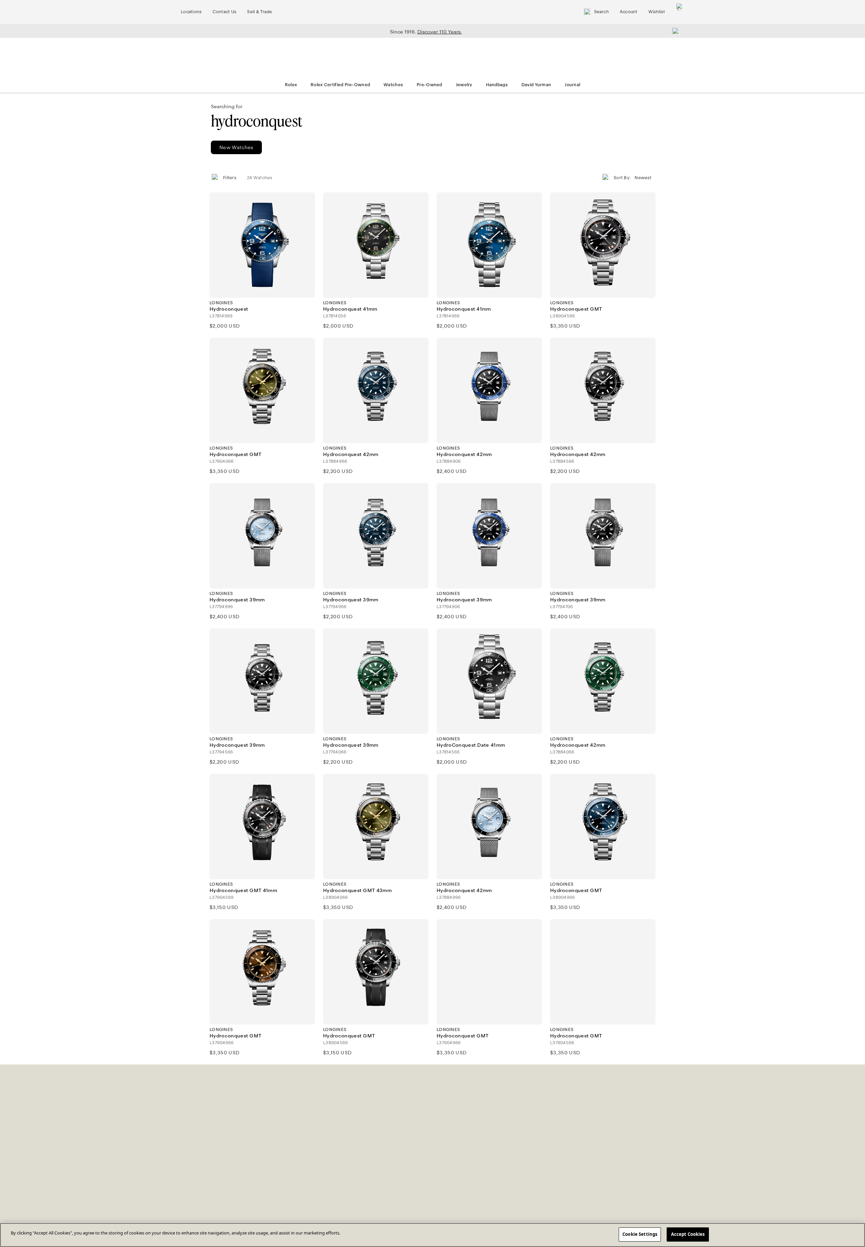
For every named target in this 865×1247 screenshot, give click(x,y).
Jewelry (464, 84)
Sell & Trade (259, 11)
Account (629, 11)
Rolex (291, 84)
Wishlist (656, 11)
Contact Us (225, 11)
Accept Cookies (688, 1234)
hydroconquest (256, 121)
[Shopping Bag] (680, 12)
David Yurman (536, 84)
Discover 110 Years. (439, 31)
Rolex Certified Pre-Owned (340, 84)
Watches (393, 84)
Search (601, 11)
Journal (572, 84)
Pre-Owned (429, 84)
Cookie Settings (639, 1234)
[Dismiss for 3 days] (673, 31)
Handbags (497, 84)
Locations (191, 11)
